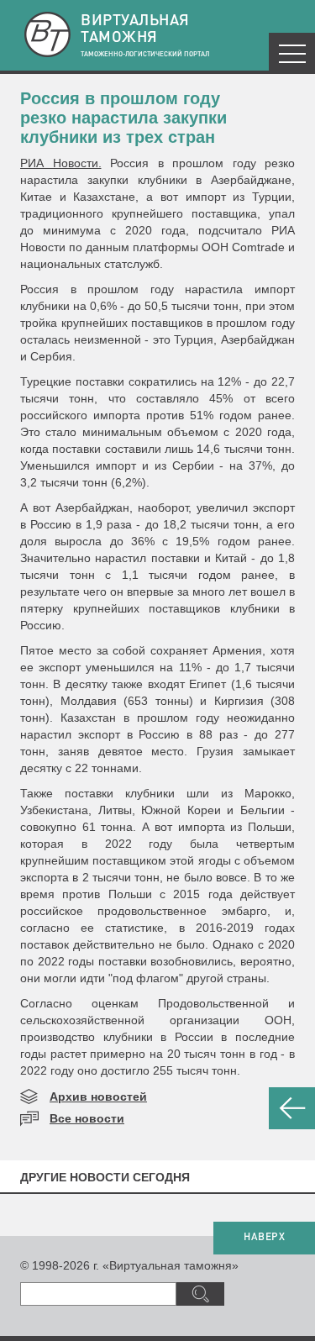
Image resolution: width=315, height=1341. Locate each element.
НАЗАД (292, 1108)
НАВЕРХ (264, 1238)
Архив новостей (98, 1096)
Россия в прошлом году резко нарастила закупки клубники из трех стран (123, 117)
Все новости (87, 1118)
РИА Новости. (61, 163)
